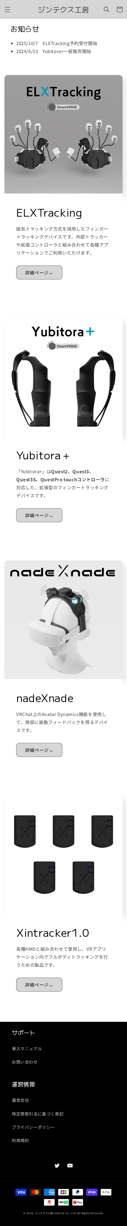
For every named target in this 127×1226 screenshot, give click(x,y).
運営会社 (20, 1100)
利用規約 (20, 1140)
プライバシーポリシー (33, 1127)
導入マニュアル (27, 1048)
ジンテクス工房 (44, 1213)
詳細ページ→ (39, 272)
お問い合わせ (25, 1062)
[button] (7, 9)
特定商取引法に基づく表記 (38, 1114)
